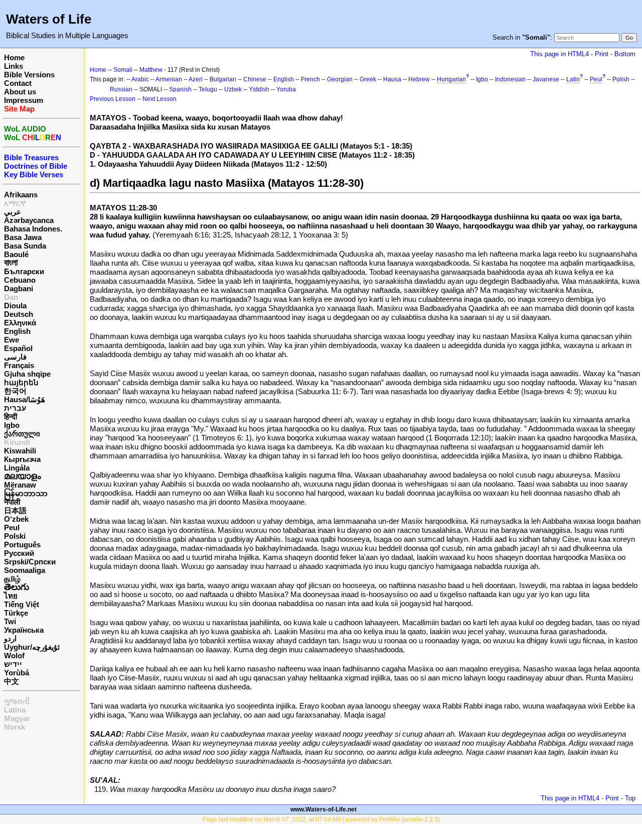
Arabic (140, 79)
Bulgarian (223, 79)
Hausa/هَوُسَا (24, 399)
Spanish (180, 89)
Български (24, 271)
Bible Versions (29, 74)
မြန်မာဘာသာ (26, 493)
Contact (18, 83)
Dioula (15, 305)
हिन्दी (10, 416)
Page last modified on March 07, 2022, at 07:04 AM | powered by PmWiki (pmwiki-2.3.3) (321, 819)
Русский (19, 553)
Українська (24, 630)
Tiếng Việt (21, 604)
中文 (11, 681)
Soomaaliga (24, 570)
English (17, 331)
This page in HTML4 (559, 54)
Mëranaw (20, 485)
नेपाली (12, 502)
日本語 (15, 510)
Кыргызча (22, 459)
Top (630, 798)
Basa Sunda (25, 246)
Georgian (340, 79)
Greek (368, 79)
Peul (12, 527)
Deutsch (18, 314)
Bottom (624, 54)
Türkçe (16, 613)
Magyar (17, 718)
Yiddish (259, 89)
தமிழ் (12, 578)
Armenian (168, 79)
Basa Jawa (23, 237)
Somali (122, 69)
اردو (10, 638)
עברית (15, 408)
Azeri (196, 79)
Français (19, 365)
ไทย (11, 596)
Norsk (14, 727)
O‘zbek (16, 519)
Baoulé (16, 254)
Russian (121, 89)
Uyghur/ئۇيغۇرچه (32, 647)
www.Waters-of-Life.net (323, 809)
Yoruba (286, 89)
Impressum (23, 100)
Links (13, 66)
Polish (620, 79)
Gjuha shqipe (27, 374)
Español (18, 348)
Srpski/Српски (30, 561)
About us (20, 91)
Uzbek (233, 89)
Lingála (17, 467)
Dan (11, 297)
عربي (12, 211)
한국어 (15, 391)
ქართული (22, 433)
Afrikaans (21, 194)
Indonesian (510, 79)
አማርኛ (15, 203)
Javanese (546, 79)
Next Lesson (159, 98)
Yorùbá (16, 672)
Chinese (254, 79)
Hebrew (419, 79)
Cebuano (20, 280)
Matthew (151, 69)
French (310, 79)
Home (14, 57)
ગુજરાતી (17, 701)
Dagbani (18, 288)
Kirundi (17, 442)
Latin (573, 79)
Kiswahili (20, 450)
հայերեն (21, 382)
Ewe (11, 339)
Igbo (12, 425)
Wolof (14, 655)
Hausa (392, 79)
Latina (15, 709)
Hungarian (451, 79)
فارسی (15, 356)
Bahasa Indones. (33, 228)
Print (601, 54)
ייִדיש (13, 664)
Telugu (208, 89)
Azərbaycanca (29, 220)
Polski (15, 536)
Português (22, 544)
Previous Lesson (112, 98)
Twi (10, 621)
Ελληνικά (20, 322)
